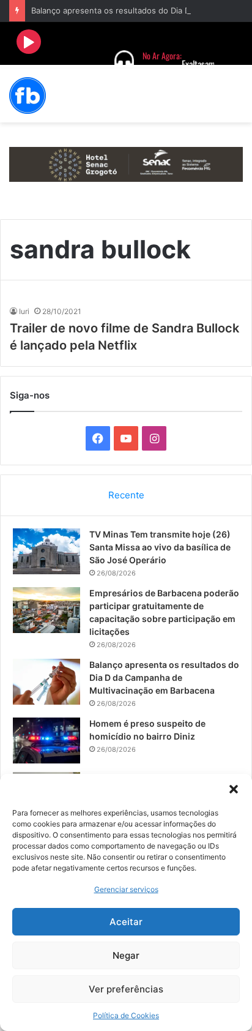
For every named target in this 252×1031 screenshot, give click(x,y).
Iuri (24, 311)
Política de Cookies (126, 1015)
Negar (126, 955)
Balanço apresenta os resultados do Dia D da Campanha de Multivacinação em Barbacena (164, 677)
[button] (234, 789)
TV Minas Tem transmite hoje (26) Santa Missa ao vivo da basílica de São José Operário (160, 547)
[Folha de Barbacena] (27, 95)
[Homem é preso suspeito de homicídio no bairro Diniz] (46, 740)
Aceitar (126, 922)
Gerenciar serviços (126, 889)
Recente (126, 495)
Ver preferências (126, 989)
